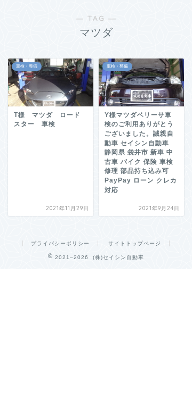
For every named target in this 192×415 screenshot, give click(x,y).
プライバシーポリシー (60, 243)
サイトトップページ (134, 243)
